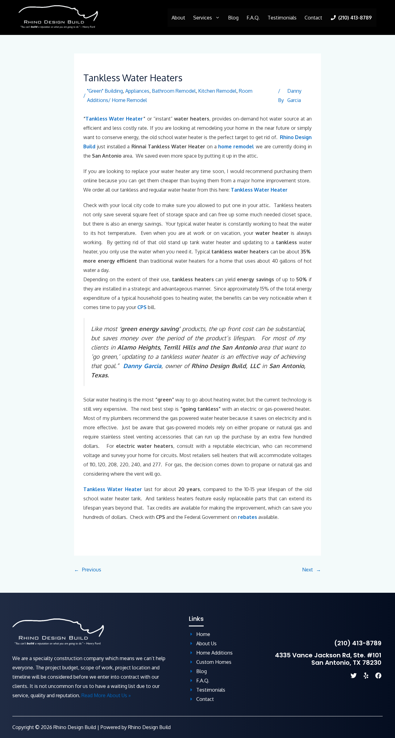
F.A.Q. (253, 18)
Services (202, 18)
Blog (233, 18)
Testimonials (282, 18)
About (178, 18)
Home (203, 634)
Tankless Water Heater (114, 119)
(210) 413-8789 (357, 643)
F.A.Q (202, 680)
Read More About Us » (106, 695)
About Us (206, 643)
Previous (91, 569)
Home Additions (214, 653)
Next (307, 569)
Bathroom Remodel (174, 91)
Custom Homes (213, 662)
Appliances (137, 91)
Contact (313, 18)
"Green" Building (105, 91)
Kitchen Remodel (217, 91)
